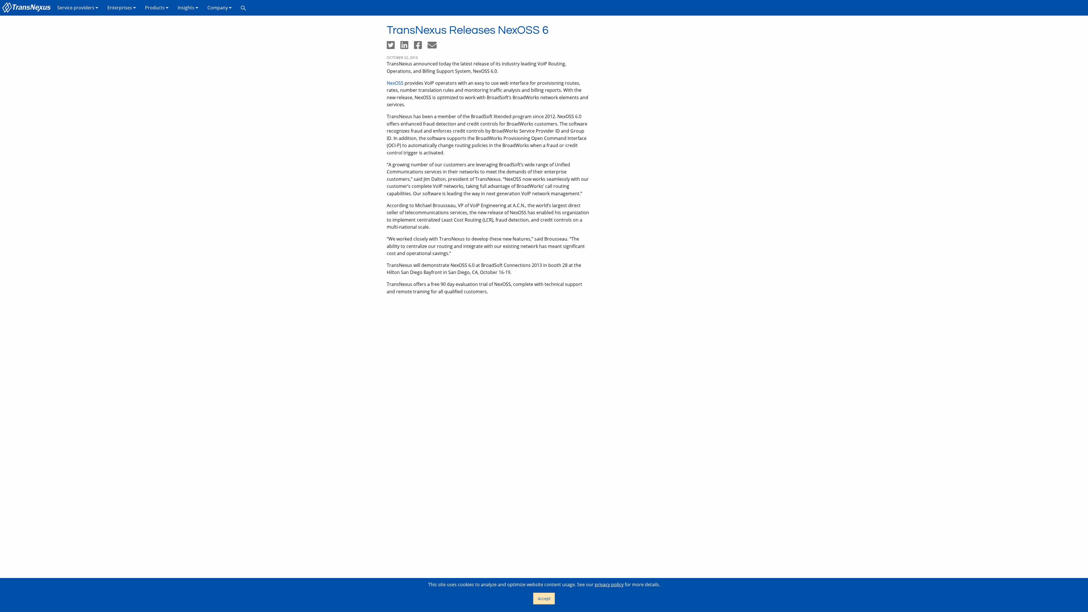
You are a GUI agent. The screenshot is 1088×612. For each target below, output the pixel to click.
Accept (544, 598)
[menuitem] (27, 7)
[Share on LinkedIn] (407, 47)
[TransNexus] (27, 7)
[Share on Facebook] (421, 47)
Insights (187, 8)
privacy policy (609, 584)
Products (155, 8)
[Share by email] (434, 47)
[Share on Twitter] (393, 47)
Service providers (76, 8)
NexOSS (395, 83)
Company (218, 8)
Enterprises (120, 8)
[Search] (243, 7)
